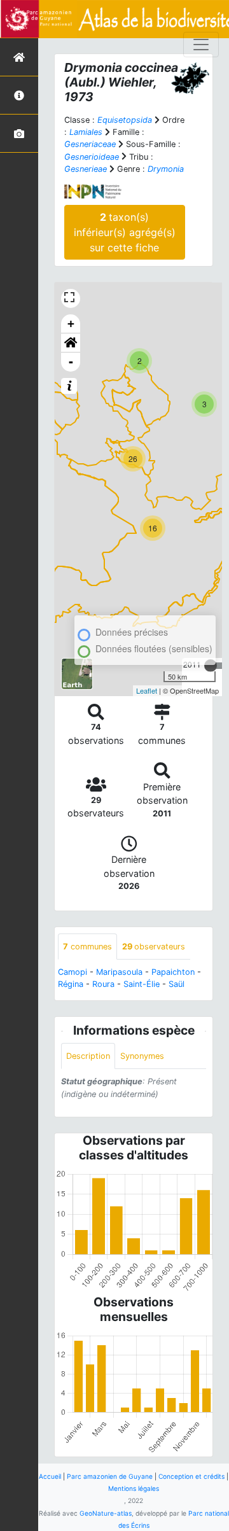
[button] (70, 343)
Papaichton (173, 972)
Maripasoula (119, 972)
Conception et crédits (191, 1476)
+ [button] (70, 323)
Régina (70, 984)
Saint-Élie (141, 984)
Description (88, 1056)
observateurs (153, 946)
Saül (176, 984)
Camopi (72, 972)
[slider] (210, 665)
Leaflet (146, 690)
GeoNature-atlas (106, 1513)
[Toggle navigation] (201, 44)
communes (87, 946)
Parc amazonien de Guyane (110, 1476)
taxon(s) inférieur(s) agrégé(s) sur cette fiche (125, 232)
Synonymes (142, 1056)
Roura (103, 984)
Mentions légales (133, 1488)
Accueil (50, 1476)
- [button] (70, 361)
